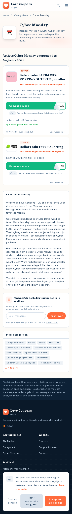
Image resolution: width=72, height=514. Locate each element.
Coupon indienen (48, 447)
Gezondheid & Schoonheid (48, 347)
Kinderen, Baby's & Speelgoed (21, 362)
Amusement (42, 357)
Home (6, 15)
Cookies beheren (12, 501)
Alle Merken (9, 441)
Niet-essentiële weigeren (31, 501)
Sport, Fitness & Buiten (36, 352)
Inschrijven (56, 315)
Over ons (44, 441)
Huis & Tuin (54, 342)
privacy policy (52, 322)
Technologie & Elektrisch (18, 347)
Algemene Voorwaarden (16, 468)
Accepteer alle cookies (55, 501)
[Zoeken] (58, 5)
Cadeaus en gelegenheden (19, 357)
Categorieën (21, 15)
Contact (43, 453)
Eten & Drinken (14, 352)
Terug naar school (15, 342)
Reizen (31, 342)
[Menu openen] (66, 5)
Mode (42, 342)
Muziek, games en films (51, 362)
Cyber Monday (11, 453)
